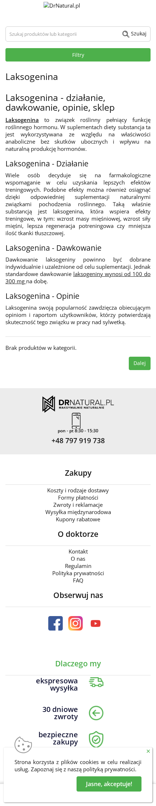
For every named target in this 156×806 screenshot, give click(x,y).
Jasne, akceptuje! (109, 784)
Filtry (78, 54)
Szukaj (138, 33)
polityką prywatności (109, 769)
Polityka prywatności (78, 573)
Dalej (140, 363)
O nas (78, 558)
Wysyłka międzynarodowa (78, 512)
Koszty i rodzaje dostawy (78, 490)
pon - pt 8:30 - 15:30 (78, 431)
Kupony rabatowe (78, 519)
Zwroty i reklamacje (78, 504)
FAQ (78, 580)
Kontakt (78, 551)
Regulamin (78, 565)
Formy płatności (78, 497)
